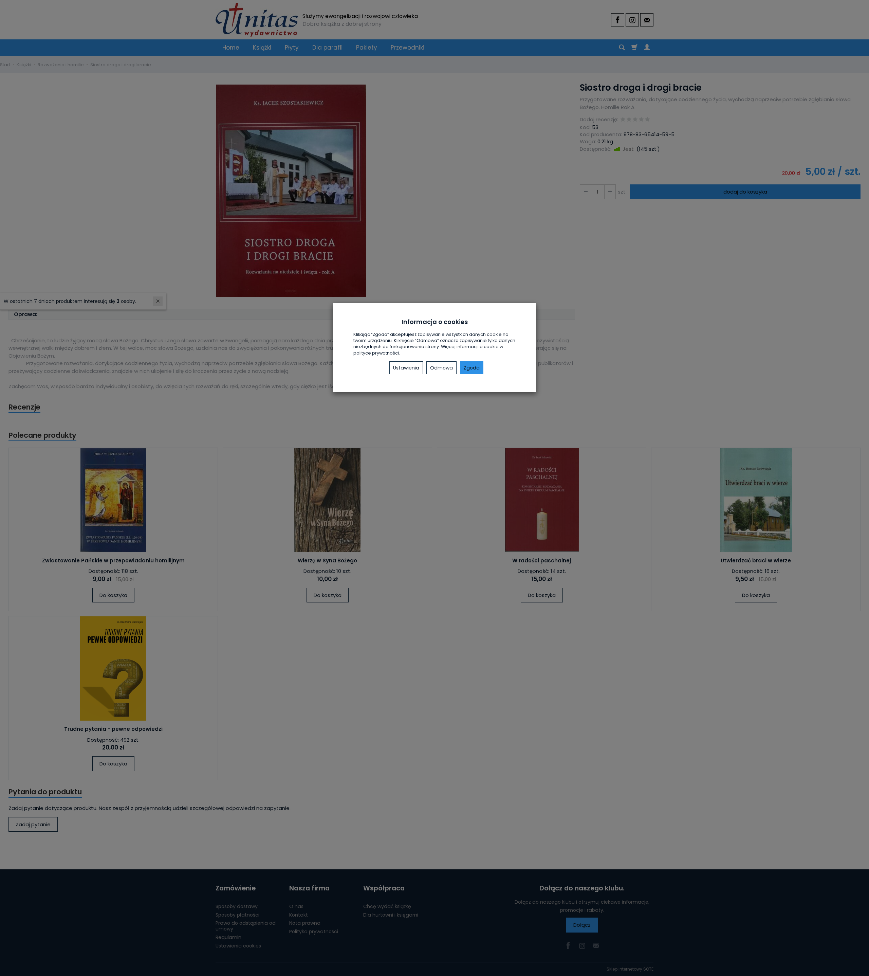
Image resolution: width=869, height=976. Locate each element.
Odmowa (441, 367)
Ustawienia (406, 367)
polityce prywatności (376, 353)
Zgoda (472, 367)
